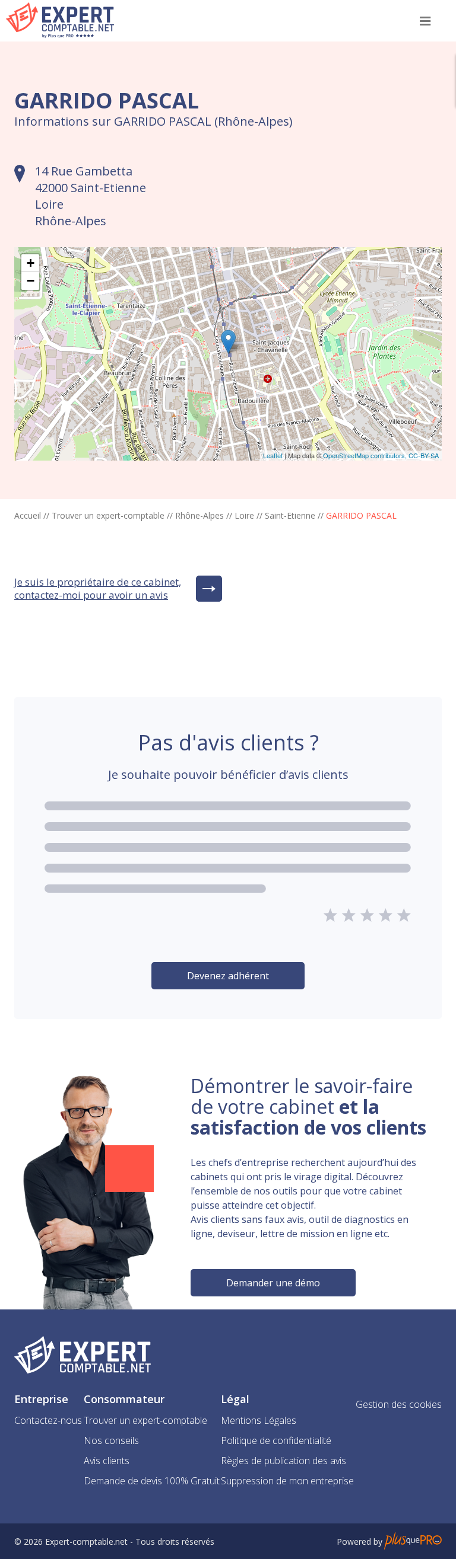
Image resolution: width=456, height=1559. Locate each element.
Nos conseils (111, 1440)
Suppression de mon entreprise (287, 1480)
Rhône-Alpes (199, 515)
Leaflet (273, 455)
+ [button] (30, 262)
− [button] (30, 280)
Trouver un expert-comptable (108, 515)
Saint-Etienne (290, 515)
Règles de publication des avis (283, 1460)
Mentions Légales (258, 1420)
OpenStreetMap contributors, (365, 455)
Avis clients (106, 1460)
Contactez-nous (48, 1420)
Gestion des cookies (399, 1404)
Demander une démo (273, 1282)
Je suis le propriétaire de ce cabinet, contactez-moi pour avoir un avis (97, 589)
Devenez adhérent (228, 975)
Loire (244, 515)
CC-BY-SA (423, 455)
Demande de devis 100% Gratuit (152, 1480)
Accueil (27, 515)
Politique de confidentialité (276, 1440)
